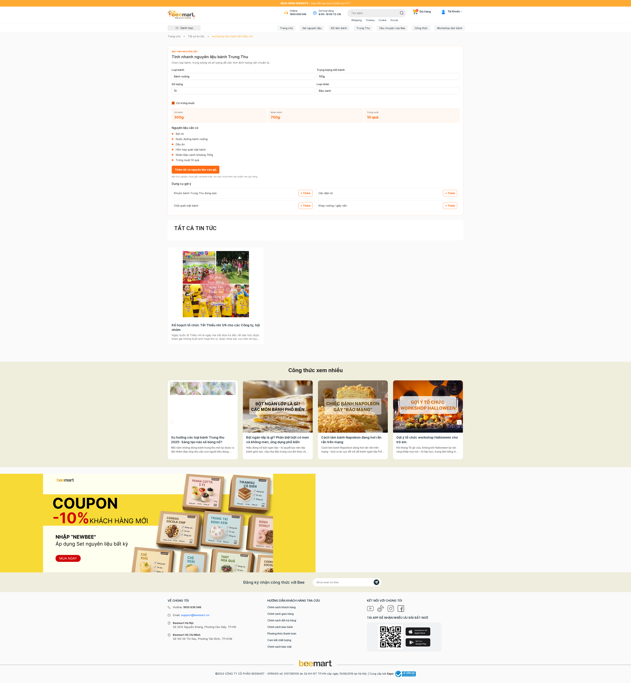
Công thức (421, 28)
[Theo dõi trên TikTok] (381, 608)
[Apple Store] (418, 631)
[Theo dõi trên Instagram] (391, 608)
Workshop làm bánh (449, 28)
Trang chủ (286, 28)
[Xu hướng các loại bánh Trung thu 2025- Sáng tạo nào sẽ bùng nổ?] (203, 406)
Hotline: (187, 607)
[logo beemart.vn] (315, 663)
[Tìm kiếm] (401, 13)
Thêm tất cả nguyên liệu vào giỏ (195, 169)
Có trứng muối (185, 103)
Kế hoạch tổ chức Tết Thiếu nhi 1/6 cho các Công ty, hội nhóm (216, 327)
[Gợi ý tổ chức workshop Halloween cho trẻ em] (428, 406)
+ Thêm (305, 193)
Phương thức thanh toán (281, 633)
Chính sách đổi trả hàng (281, 620)
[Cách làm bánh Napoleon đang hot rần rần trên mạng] (353, 406)
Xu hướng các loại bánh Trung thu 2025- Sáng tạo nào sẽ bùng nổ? (197, 439)
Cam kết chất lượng (279, 640)
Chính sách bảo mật (279, 646)
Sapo (390, 673)
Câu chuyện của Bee (392, 28)
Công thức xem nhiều (315, 370)
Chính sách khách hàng (281, 607)
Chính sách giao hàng (280, 613)
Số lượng (177, 84)
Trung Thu (363, 28)
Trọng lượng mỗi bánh (331, 70)
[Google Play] (418, 642)
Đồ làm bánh (339, 28)
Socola (394, 20)
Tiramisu (370, 20)
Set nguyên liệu (312, 28)
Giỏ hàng (423, 11)
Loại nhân (323, 84)
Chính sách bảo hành (280, 627)
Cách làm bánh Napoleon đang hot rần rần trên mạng (351, 439)
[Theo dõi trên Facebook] (400, 608)
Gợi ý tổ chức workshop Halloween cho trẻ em (427, 439)
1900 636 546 (298, 14)
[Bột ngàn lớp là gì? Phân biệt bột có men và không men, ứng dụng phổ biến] (278, 406)
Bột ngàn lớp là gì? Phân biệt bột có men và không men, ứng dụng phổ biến (277, 439)
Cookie (382, 20)
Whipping (356, 20)
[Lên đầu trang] (625, 679)
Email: (191, 615)
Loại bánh (178, 70)
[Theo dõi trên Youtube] (370, 608)
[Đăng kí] (376, 582)
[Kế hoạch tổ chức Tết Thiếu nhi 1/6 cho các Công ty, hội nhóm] (216, 284)
